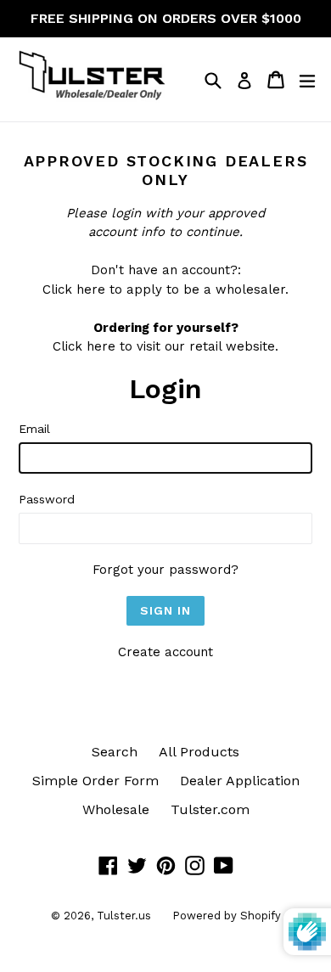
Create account (165, 652)
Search (114, 752)
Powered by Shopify (226, 915)
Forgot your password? (165, 569)
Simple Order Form (95, 781)
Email (34, 428)
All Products (199, 752)
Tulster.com (210, 809)
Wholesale (115, 809)
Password (47, 499)
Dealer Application (240, 781)
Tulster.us (124, 915)
